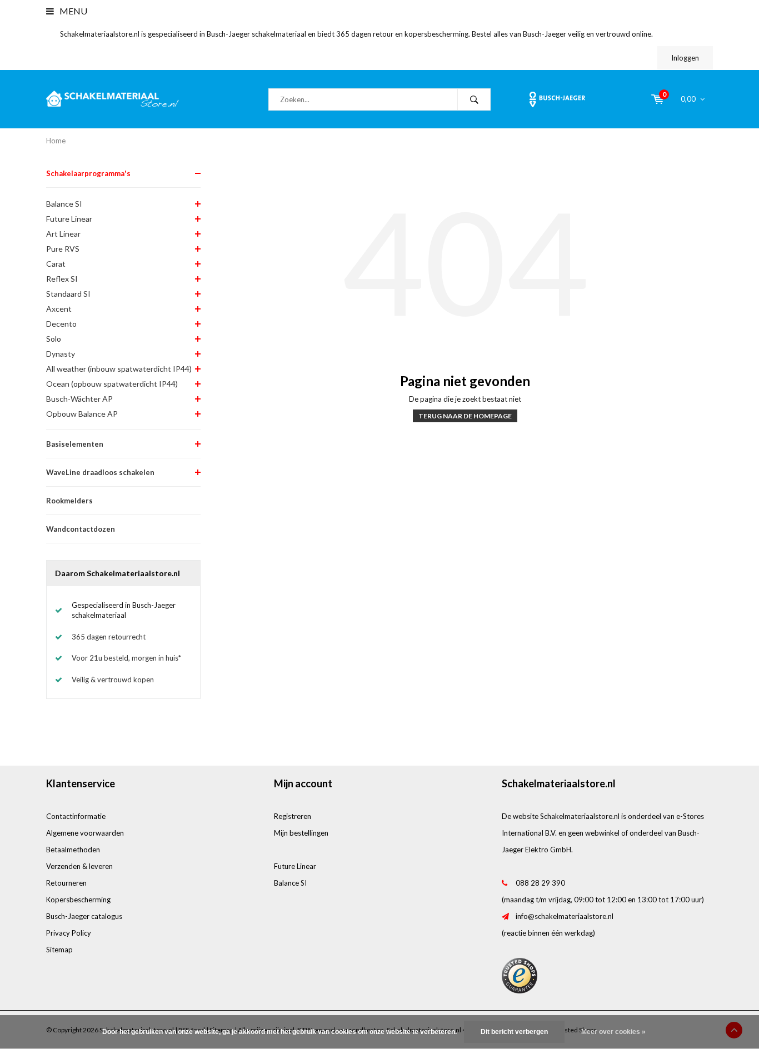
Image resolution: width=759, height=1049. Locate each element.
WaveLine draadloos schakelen (100, 472)
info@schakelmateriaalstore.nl (564, 916)
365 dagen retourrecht (109, 636)
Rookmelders (69, 500)
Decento (61, 323)
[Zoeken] (474, 99)
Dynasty (60, 353)
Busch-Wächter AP (79, 398)
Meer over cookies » (613, 1032)
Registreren (292, 816)
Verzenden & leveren (79, 866)
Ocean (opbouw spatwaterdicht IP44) (112, 383)
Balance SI (64, 203)
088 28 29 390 (540, 882)
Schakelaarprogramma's (88, 173)
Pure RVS (62, 248)
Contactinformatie (76, 816)
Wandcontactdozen (80, 528)
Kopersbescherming (78, 899)
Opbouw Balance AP (82, 413)
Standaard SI (68, 293)
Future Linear (69, 218)
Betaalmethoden (73, 849)
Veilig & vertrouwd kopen (113, 679)
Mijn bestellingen (301, 832)
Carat (56, 263)
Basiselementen (74, 443)
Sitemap (59, 949)
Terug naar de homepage (465, 416)
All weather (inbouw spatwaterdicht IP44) (119, 368)
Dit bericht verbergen (514, 1032)
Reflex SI (62, 278)
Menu (72, 11)
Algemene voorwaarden (85, 832)
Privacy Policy (68, 932)
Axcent (59, 308)
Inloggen (685, 57)
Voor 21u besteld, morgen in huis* (126, 657)
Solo (53, 338)
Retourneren (66, 882)
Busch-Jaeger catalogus (84, 916)
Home (56, 140)
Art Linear (63, 233)
